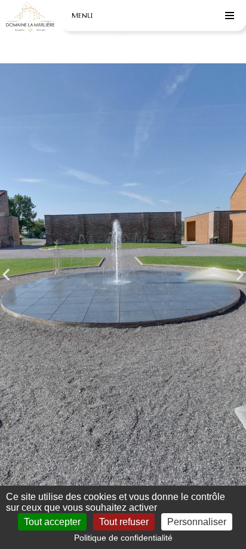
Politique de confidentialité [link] (123, 537)
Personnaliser (196, 522)
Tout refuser (124, 522)
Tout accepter (52, 522)
